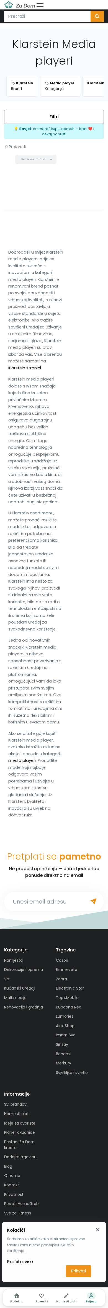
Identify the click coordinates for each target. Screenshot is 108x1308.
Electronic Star (70, 988)
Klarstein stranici (24, 368)
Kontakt (11, 1185)
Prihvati (78, 1271)
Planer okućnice (19, 1132)
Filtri (54, 117)
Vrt (7, 979)
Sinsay (62, 1044)
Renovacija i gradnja (23, 1007)
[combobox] (47, 16)
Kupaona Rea (68, 1007)
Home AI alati (17, 1113)
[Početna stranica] (19, 4)
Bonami (63, 1054)
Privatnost (14, 1194)
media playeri (22, 760)
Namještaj (14, 960)
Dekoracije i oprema (23, 969)
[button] (35, 159)
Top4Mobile (67, 997)
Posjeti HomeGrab (21, 1203)
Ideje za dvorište (19, 1123)
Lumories (64, 1016)
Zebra (61, 979)
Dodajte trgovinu (20, 1157)
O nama (12, 1175)
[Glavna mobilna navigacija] (40, 4)
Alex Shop (65, 1026)
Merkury (63, 1063)
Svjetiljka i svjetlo (72, 1072)
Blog (8, 1166)
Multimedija (15, 997)
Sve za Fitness (17, 1213)
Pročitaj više (20, 1261)
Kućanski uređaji (19, 988)
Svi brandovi (15, 1104)
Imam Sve (66, 1035)
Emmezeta (66, 969)
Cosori (62, 960)
